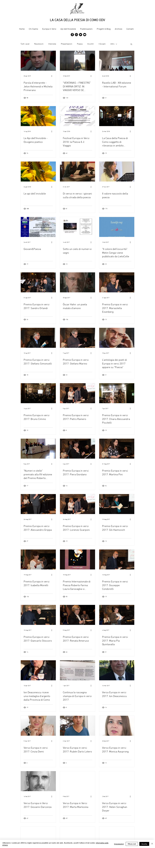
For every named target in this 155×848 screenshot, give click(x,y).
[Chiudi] (152, 844)
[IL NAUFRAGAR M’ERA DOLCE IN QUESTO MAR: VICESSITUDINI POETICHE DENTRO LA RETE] (116, 837)
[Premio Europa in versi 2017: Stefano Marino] (77, 338)
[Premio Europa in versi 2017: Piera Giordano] (77, 449)
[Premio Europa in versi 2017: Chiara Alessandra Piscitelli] (116, 393)
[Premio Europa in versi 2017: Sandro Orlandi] (38, 282)
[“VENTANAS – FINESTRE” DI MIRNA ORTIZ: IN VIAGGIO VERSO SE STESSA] (77, 61)
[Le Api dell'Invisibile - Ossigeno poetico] (38, 116)
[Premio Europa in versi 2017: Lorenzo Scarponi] (77, 504)
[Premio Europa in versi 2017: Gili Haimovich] (116, 504)
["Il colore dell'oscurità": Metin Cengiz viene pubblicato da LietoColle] (116, 227)
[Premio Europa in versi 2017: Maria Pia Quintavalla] (116, 615)
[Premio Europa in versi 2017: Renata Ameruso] (77, 615)
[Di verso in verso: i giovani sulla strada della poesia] (77, 172)
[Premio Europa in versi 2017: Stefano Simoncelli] (38, 338)
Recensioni (38, 44)
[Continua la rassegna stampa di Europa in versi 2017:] (77, 670)
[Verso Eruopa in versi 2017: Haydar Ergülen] (38, 837)
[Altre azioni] (52, 76)
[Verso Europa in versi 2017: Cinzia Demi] (38, 726)
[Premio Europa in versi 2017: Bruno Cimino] (38, 393)
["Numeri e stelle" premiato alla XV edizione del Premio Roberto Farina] (38, 449)
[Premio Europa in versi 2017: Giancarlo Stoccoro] (38, 615)
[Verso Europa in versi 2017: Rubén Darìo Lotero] (77, 726)
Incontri (90, 44)
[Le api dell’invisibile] (38, 172)
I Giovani (102, 44)
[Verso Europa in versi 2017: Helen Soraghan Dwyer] (116, 781)
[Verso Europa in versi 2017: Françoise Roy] (77, 837)
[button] (131, 44)
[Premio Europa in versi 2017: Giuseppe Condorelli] (116, 559)
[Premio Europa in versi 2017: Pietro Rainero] (77, 393)
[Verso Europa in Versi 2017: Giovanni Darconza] (38, 781)
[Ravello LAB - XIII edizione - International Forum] (116, 61)
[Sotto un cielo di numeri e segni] (77, 227)
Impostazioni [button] (119, 844)
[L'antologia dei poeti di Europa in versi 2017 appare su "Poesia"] (116, 338)
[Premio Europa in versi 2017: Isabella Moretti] (38, 559)
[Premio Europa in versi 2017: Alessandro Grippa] (38, 504)
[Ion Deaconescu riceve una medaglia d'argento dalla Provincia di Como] (38, 670)
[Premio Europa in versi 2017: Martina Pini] (116, 449)
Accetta (144, 844)
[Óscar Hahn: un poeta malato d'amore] (77, 282)
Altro (112, 44)
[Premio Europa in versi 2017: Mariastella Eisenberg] (116, 282)
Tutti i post (25, 44)
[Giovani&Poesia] (38, 227)
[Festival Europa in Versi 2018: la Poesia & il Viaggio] (77, 116)
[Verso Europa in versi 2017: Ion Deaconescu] (116, 670)
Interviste (52, 44)
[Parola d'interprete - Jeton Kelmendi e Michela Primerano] (38, 61)
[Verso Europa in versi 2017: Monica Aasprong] (116, 726)
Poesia (79, 44)
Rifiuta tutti (132, 844)
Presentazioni (66, 44)
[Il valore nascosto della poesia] (116, 172)
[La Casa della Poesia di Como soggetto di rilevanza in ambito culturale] (116, 116)
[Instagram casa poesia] (76, 34)
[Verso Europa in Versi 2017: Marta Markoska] (77, 781)
